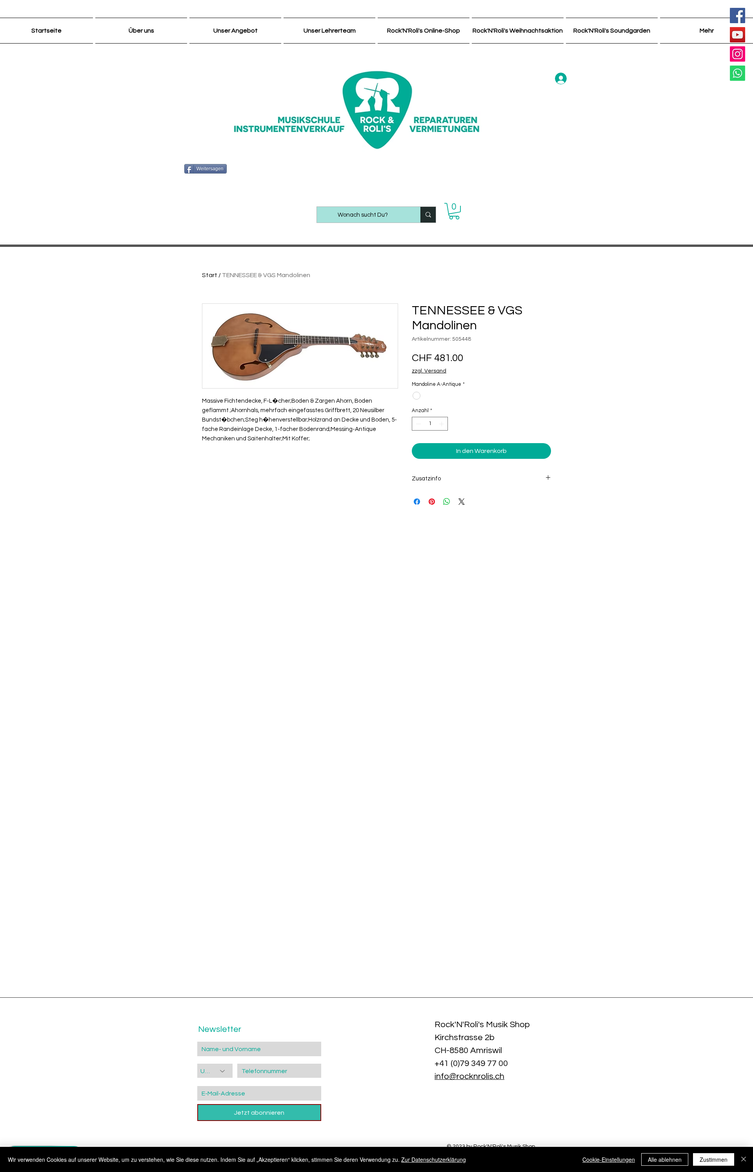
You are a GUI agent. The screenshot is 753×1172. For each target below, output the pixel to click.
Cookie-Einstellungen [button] (608, 1159)
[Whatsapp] (737, 73)
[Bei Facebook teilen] (417, 501)
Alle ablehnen (665, 1159)
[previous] (16, 961)
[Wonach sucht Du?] (428, 215)
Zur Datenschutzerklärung (433, 1159)
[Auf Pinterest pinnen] (432, 501)
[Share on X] (461, 501)
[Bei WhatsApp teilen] (446, 501)
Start (209, 275)
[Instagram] (737, 54)
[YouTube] (737, 34)
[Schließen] (743, 1159)
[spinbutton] (430, 424)
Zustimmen (714, 1159)
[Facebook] (737, 15)
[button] (454, 211)
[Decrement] (417, 424)
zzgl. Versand (429, 371)
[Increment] (442, 424)
